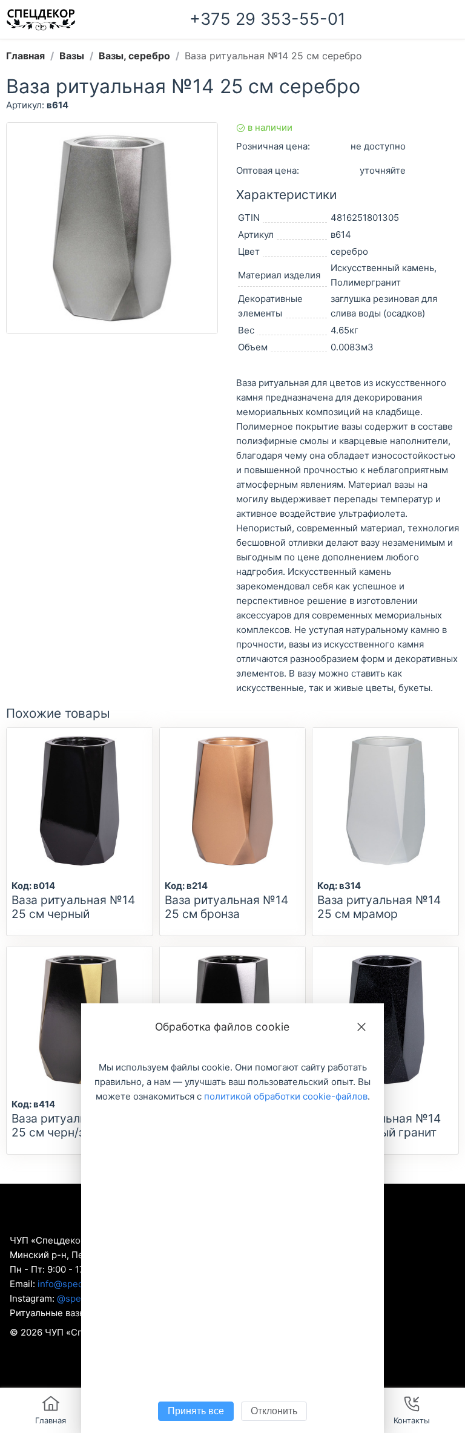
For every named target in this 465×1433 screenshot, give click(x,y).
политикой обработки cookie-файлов (286, 1096)
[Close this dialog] (361, 1027)
